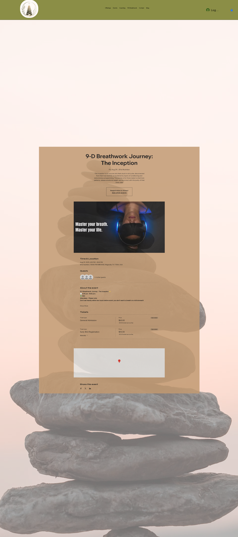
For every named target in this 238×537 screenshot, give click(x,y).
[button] (232, 10)
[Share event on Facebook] (81, 388)
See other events (119, 193)
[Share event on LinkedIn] (90, 388)
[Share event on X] (85, 388)
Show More (84, 306)
